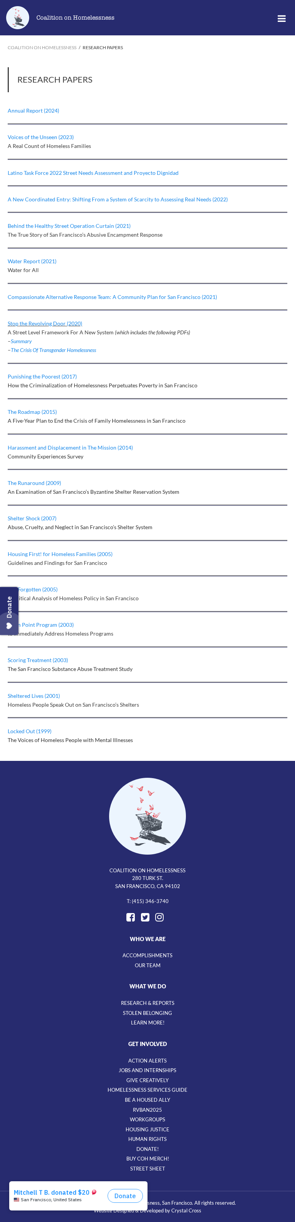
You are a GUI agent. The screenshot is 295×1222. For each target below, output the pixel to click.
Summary (21, 341)
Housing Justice (147, 1129)
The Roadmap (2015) (32, 411)
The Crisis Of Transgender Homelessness (53, 350)
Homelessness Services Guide (147, 1090)
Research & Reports (147, 1003)
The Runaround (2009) (34, 483)
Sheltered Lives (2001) (34, 695)
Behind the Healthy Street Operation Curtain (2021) (69, 225)
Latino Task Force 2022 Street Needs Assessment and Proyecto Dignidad (93, 172)
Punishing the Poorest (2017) (42, 376)
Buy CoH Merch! (147, 1159)
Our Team (148, 965)
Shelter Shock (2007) (32, 518)
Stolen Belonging (147, 1013)
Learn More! (147, 1022)
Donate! (147, 1149)
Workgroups (147, 1119)
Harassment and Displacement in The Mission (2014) (70, 447)
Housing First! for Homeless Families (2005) (60, 554)
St (10, 323)
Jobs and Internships (147, 1070)
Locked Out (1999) (29, 731)
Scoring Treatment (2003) (38, 660)
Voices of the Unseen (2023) (41, 137)
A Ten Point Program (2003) (41, 624)
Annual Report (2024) (33, 110)
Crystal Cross (186, 1210)
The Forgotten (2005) (33, 589)
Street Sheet (147, 1169)
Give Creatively (147, 1080)
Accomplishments (147, 955)
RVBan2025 (147, 1110)
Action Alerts (147, 1061)
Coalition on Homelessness (75, 17)
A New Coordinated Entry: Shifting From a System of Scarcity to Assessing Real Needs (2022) (118, 199)
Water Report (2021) (32, 261)
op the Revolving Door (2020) (47, 323)
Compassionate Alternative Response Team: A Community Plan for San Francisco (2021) (112, 297)
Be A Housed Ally (147, 1100)
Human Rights (147, 1139)
